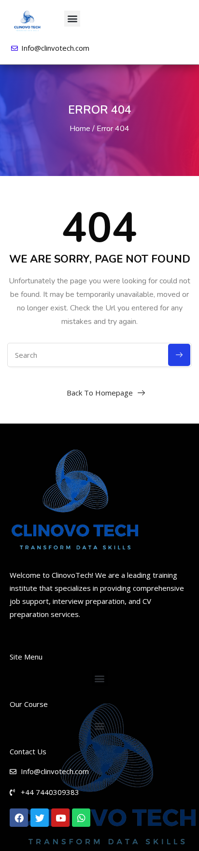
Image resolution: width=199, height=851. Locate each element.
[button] (72, 19)
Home (80, 128)
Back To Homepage (100, 392)
